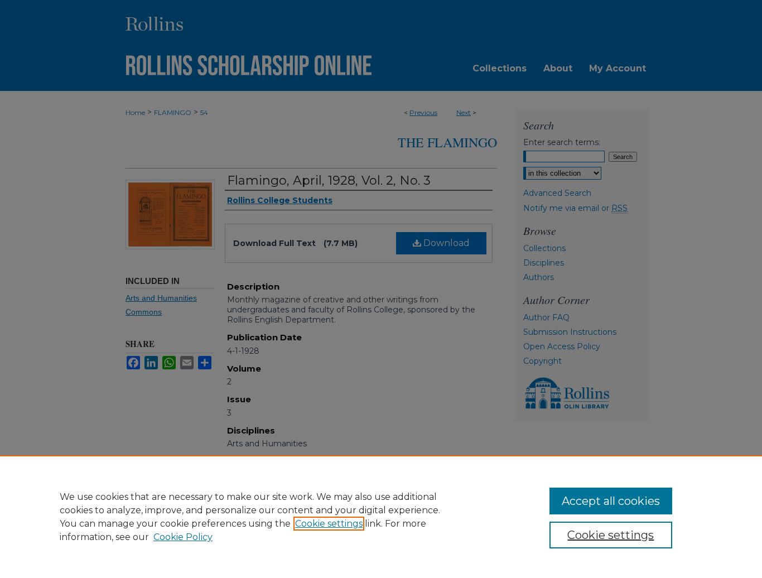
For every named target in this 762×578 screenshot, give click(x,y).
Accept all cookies (611, 501)
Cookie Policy (183, 537)
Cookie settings (329, 523)
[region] (381, 516)
